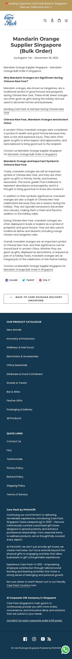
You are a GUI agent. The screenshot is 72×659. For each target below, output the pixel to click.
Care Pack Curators (19, 585)
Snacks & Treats (17, 383)
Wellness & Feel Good (20, 347)
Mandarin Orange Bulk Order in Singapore (32, 154)
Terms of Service (17, 494)
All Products (14, 418)
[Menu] (66, 20)
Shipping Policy (16, 485)
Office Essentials (17, 365)
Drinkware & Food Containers (25, 374)
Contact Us (14, 441)
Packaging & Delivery (19, 409)
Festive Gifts (14, 400)
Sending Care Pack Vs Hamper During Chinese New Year (34, 110)
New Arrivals (14, 329)
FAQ (9, 450)
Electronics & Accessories (22, 356)
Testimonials (15, 459)
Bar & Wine (13, 391)
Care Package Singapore (26, 648)
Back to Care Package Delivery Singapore (38, 299)
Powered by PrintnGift (50, 648)
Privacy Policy (15, 468)
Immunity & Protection (21, 338)
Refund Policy (15, 476)
